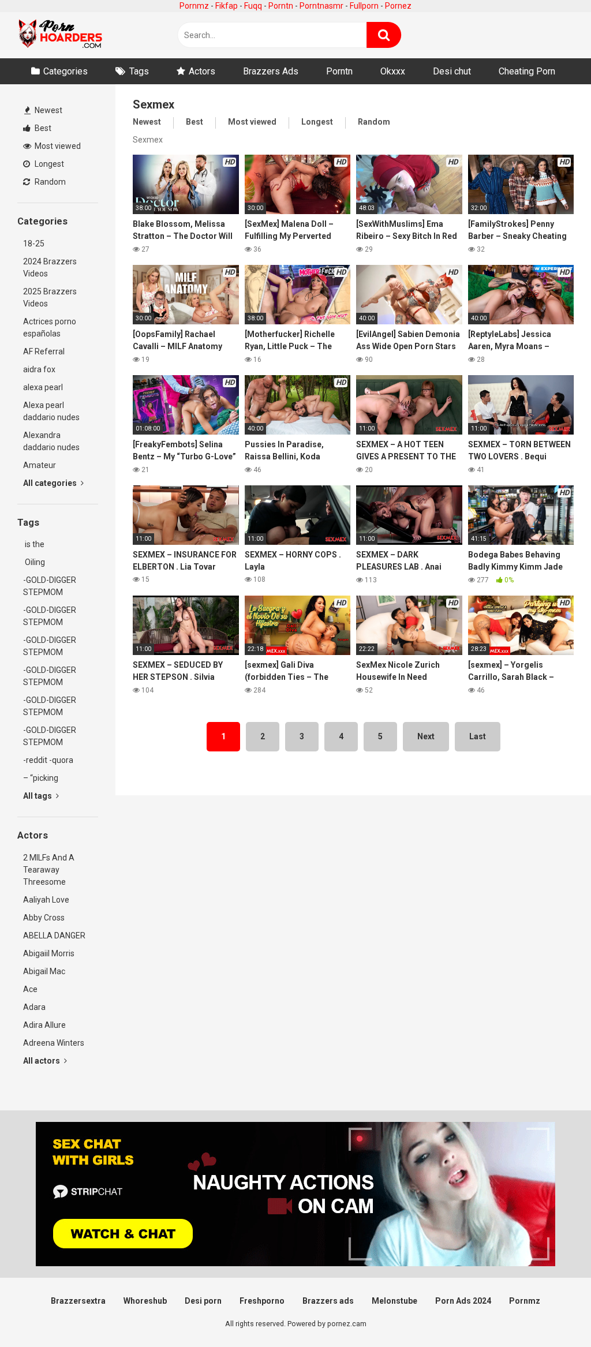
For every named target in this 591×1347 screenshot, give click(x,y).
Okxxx (392, 71)
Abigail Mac (44, 971)
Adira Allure (44, 1025)
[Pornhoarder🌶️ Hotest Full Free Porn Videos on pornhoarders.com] (60, 35)
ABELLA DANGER (54, 935)
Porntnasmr (321, 5)
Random (49, 181)
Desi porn (203, 1300)
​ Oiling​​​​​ (34, 562)
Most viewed (57, 146)
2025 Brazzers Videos (50, 297)
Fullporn (364, 5)
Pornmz (194, 5)
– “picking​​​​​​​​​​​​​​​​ (40, 778)
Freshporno (262, 1300)
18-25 (33, 243)
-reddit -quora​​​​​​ (48, 760)
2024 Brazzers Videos (50, 267)
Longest (48, 164)
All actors (42, 1060)
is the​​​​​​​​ (33, 544)
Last (477, 736)
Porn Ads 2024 (463, 1300)
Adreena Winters (53, 1042)
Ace (30, 989)
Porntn (280, 5)
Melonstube (394, 1300)
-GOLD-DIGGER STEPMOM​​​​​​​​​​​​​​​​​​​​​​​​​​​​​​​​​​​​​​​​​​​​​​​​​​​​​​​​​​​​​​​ (49, 706)
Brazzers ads (328, 1300)
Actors (202, 71)
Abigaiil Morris (48, 953)
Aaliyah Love (46, 899)
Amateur (39, 465)
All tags (38, 795)
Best (42, 128)
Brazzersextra (78, 1300)
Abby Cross (44, 917)
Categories (65, 71)
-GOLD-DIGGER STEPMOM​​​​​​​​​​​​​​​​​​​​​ (49, 646)
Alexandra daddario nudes (51, 441)
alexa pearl (43, 387)
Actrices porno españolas (49, 327)
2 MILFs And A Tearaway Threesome (48, 869)
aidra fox (39, 369)
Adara (34, 1007)
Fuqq (253, 5)
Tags (139, 71)
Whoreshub (145, 1300)
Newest (47, 110)
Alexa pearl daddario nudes (51, 411)
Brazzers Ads (270, 71)
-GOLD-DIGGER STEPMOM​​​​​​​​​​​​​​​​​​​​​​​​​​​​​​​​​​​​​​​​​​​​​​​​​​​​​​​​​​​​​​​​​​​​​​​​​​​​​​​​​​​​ (49, 736)
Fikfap (226, 5)
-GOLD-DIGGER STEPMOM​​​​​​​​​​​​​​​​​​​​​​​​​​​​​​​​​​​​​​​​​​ (49, 586)
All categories (50, 483)
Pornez (398, 5)
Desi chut (452, 71)
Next (426, 736)
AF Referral (44, 351)
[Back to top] (552, 1312)
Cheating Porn (527, 71)
